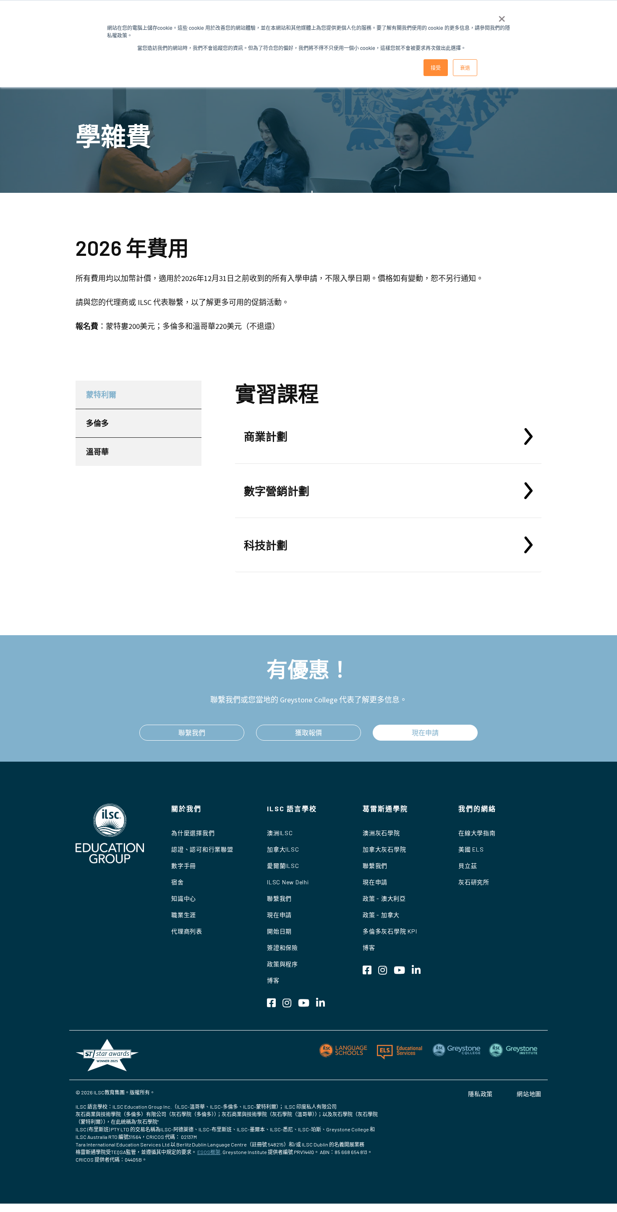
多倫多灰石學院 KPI (390, 931)
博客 (273, 980)
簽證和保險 (282, 947)
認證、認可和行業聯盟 (202, 849)
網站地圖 (529, 1093)
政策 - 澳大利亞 (384, 898)
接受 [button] (436, 67)
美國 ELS (471, 849)
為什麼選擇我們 (192, 832)
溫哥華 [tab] (97, 451)
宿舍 (177, 882)
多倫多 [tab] (97, 423)
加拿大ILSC (283, 849)
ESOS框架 (208, 1152)
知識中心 (183, 898)
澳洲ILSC (280, 832)
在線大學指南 (477, 832)
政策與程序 (282, 963)
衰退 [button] (465, 67)
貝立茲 (467, 865)
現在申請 (425, 732)
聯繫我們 (191, 732)
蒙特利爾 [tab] (101, 394)
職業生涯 (183, 914)
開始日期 (279, 931)
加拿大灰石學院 (384, 849)
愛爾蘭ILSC (283, 865)
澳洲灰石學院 (381, 832)
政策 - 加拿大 (381, 914)
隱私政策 (480, 1093)
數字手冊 (183, 865)
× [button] (502, 16)
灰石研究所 (473, 882)
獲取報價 (308, 732)
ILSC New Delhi (288, 882)
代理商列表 (186, 931)
